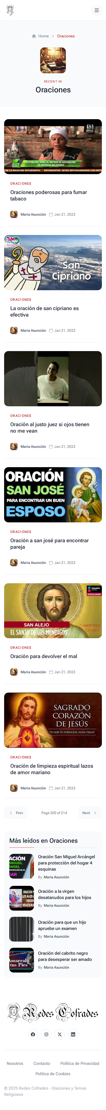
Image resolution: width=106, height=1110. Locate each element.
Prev (19, 813)
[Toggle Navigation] (97, 10)
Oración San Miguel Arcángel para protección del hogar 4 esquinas (66, 863)
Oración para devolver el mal (43, 656)
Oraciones (21, 183)
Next (86, 813)
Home (43, 36)
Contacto (41, 1063)
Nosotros (15, 1063)
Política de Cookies (53, 1073)
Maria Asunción (33, 214)
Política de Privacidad (79, 1063)
